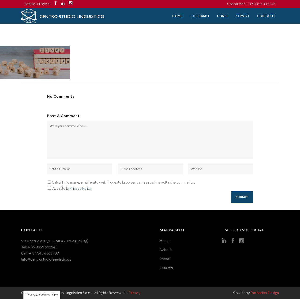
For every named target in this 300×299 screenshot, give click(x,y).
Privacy (135, 292)
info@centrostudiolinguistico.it (46, 259)
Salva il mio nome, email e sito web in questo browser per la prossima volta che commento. (123, 182)
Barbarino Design (265, 292)
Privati (164, 258)
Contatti (166, 268)
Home (164, 240)
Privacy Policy (80, 188)
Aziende (165, 249)
